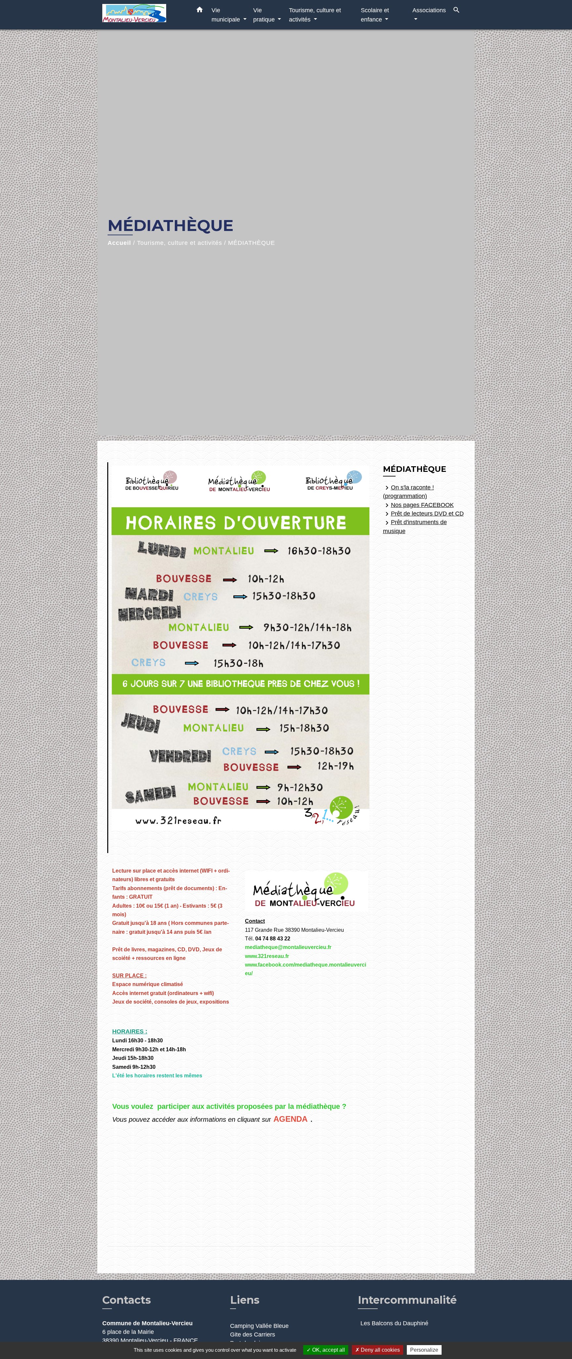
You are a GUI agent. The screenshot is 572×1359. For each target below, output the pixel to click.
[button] (199, 11)
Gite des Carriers (252, 1334)
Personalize (424, 1350)
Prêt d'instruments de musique (415, 526)
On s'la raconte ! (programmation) (408, 491)
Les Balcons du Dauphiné (394, 1323)
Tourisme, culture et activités (179, 243)
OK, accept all (328, 1350)
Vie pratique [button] (264, 15)
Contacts (126, 1300)
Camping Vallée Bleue (259, 1326)
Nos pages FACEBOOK (418, 505)
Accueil (119, 243)
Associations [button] (429, 10)
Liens (245, 1299)
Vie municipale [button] (227, 15)
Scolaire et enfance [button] (375, 15)
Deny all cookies (379, 1350)
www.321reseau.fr (267, 956)
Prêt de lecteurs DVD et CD (423, 514)
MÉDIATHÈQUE (251, 243)
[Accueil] (143, 14)
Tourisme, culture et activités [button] (315, 15)
